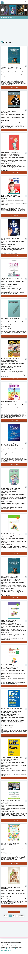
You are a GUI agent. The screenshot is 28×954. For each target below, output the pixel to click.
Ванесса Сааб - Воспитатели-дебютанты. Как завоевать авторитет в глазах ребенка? (11, 154)
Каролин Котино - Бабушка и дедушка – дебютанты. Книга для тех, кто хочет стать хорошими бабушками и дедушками (10, 489)
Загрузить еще (14, 911)
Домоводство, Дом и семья (14, 71)
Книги (6, 71)
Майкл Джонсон (8, 369)
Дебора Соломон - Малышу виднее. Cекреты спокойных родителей (10, 887)
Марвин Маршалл (9, 725)
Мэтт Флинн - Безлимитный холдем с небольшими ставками (10, 111)
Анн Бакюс (7, 676)
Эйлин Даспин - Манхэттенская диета (11, 279)
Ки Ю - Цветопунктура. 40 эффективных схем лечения (10, 402)
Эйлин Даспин (8, 286)
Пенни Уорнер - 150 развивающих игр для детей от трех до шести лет (11, 535)
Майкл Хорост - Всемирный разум (10, 239)
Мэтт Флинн (7, 120)
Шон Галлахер (8, 632)
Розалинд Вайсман (9, 811)
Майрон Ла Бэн (8, 854)
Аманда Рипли (8, 768)
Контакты (3, 948)
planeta (3, 2)
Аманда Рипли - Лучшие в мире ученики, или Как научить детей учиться (11, 759)
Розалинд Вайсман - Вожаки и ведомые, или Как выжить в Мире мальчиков (11, 802)
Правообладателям (10, 948)
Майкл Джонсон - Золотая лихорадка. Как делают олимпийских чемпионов (10, 360)
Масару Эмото (8, 454)
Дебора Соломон (9, 896)
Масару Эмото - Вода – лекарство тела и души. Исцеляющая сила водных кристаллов (10, 445)
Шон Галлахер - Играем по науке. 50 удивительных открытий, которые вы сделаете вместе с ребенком (11, 622)
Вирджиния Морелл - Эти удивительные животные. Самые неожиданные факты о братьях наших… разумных (11, 68)
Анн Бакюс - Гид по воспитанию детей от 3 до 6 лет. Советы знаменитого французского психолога (10, 666)
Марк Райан (7, 326)
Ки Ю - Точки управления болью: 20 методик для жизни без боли (11, 197)
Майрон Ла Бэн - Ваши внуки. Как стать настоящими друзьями (10, 845)
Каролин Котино (9, 501)
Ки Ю (6, 206)
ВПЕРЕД (22, 915)
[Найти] (25, 2)
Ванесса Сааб (8, 163)
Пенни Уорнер (8, 544)
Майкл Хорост (8, 246)
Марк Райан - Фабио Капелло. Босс (10, 319)
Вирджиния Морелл (9, 77)
